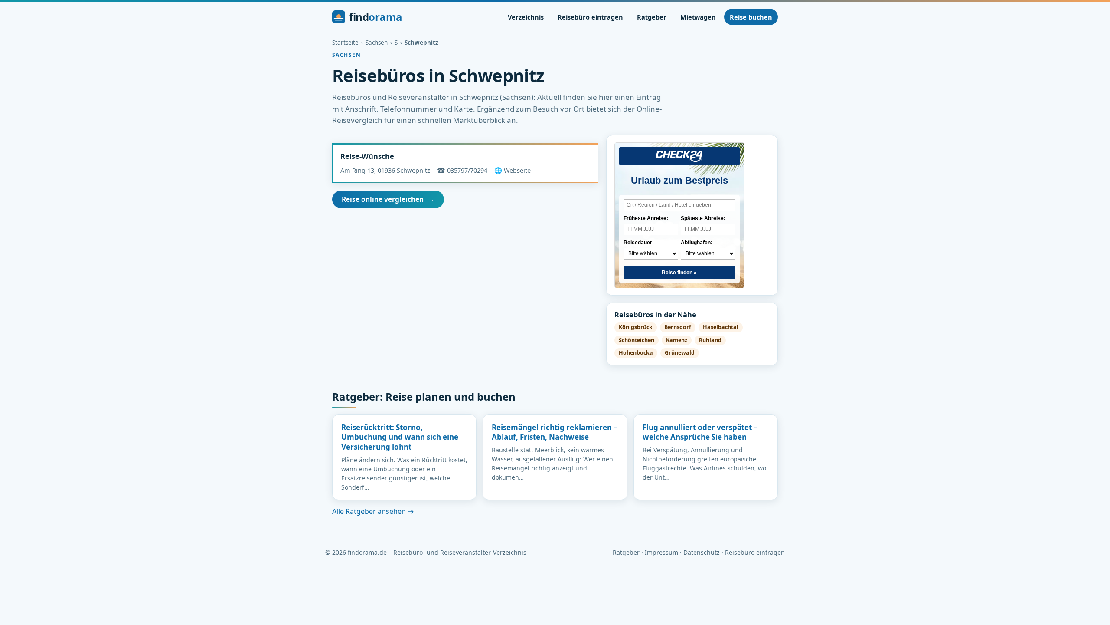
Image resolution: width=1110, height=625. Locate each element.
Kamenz (676, 340)
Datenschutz (701, 552)
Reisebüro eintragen (590, 17)
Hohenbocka (636, 352)
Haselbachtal (720, 327)
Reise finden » (679, 273)
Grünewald (680, 352)
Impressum (661, 552)
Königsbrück (636, 327)
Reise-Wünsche (367, 156)
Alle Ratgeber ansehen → (373, 511)
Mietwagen (698, 17)
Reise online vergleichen (388, 199)
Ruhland (710, 340)
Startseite (345, 42)
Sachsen (377, 42)
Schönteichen (636, 340)
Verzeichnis (526, 17)
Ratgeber (651, 17)
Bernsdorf (677, 327)
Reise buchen (751, 17)
